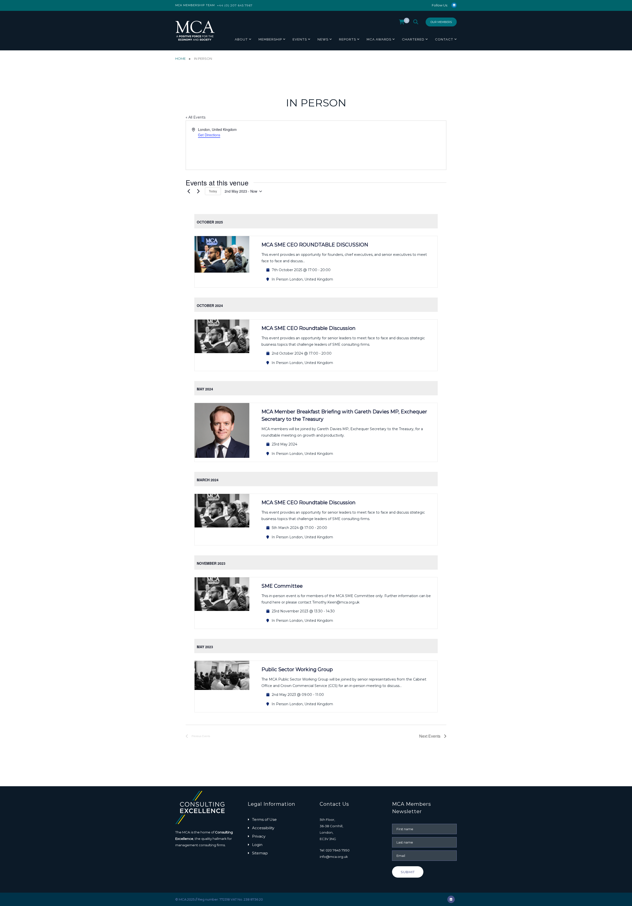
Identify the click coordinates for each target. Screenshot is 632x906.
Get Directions (209, 134)
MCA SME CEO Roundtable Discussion (308, 328)
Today (213, 191)
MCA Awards (379, 39)
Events (300, 39)
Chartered (413, 39)
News (322, 39)
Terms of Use (264, 819)
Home (180, 58)
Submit (408, 872)
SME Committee (282, 586)
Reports (347, 39)
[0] (402, 23)
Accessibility (263, 827)
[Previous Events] (189, 191)
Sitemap (260, 853)
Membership (270, 39)
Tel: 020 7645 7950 (335, 850)
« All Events (195, 117)
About (241, 39)
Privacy (258, 836)
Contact (444, 39)
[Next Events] (198, 191)
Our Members (441, 22)
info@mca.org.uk (334, 857)
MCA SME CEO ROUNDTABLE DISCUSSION (314, 245)
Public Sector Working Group (297, 669)
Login (257, 844)
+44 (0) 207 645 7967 (235, 5)
